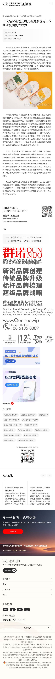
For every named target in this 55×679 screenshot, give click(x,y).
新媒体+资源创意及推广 (12, 425)
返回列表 (6, 403)
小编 (14, 32)
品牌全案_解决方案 (27, 415)
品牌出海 (6, 589)
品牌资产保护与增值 (29, 420)
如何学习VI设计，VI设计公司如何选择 (22, 237)
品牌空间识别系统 (41, 430)
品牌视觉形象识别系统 (11, 435)
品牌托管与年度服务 (11, 420)
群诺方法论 (42, 415)
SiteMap (24, 660)
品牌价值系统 (8, 440)
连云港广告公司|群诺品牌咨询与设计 (15, 644)
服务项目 (6, 579)
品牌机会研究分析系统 (25, 440)
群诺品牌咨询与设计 (13, 16)
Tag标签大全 (32, 660)
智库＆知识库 (27, 16)
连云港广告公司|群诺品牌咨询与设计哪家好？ (22, 657)
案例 (4, 584)
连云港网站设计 (34, 652)
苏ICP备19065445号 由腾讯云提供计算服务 (36, 637)
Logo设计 (39, 16)
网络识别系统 (8, 430)
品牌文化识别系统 (30, 435)
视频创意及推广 (30, 425)
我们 (4, 594)
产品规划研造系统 (10, 415)
